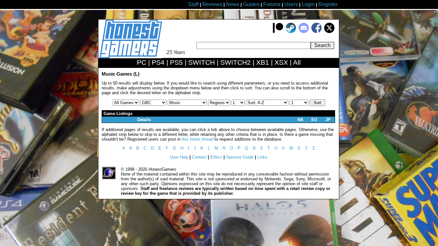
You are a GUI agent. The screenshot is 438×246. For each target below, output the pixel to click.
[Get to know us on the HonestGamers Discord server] (304, 31)
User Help (179, 157)
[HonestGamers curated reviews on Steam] (291, 31)
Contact (199, 157)
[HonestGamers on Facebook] (316, 31)
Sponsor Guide (240, 157)
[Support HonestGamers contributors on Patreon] (278, 31)
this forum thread (197, 139)
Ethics (216, 157)
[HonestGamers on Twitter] (329, 31)
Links (262, 157)
